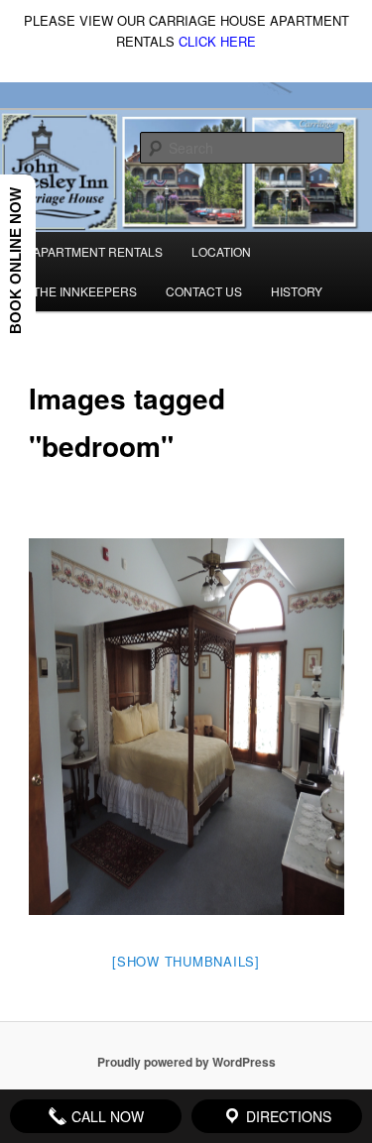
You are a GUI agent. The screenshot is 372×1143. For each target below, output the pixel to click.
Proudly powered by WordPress (186, 1062)
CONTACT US (204, 291)
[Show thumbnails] (186, 961)
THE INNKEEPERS (85, 291)
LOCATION (221, 251)
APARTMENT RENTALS (98, 251)
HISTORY (296, 291)
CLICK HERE (217, 41)
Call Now (105, 1116)
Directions (286, 1116)
